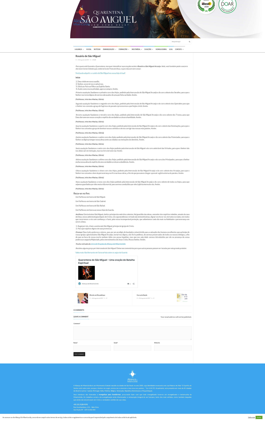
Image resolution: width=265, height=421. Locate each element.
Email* (116, 343)
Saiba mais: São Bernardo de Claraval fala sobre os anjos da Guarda (101, 253)
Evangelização (108, 49)
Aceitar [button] (259, 417)
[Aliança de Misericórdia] (82, 14)
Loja (170, 49)
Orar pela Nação (142, 295)
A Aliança (78, 49)
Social (88, 49)
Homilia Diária (161, 49)
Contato (178, 49)
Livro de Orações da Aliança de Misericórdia (108, 244)
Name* (75, 343)
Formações (123, 49)
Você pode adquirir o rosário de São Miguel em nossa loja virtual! (100, 73)
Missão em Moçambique (97, 295)
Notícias (97, 49)
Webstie (157, 343)
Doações (148, 49)
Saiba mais (251, 417)
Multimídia (136, 49)
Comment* (76, 323)
